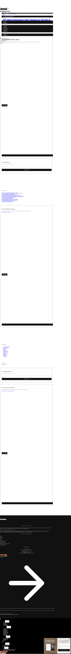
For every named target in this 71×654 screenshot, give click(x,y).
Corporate (4, 26)
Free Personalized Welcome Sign (8, 650)
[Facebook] (0, 519)
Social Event (5, 25)
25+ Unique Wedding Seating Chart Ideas (7, 198)
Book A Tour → (4, 651)
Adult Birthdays (5, 28)
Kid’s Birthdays (5, 29)
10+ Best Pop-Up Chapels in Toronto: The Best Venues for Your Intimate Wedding (12, 193)
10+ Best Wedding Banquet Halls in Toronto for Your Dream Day (10, 199)
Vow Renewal (5, 22)
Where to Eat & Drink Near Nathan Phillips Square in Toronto (9, 200)
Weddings (4, 35)
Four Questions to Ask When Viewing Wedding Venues (8, 197)
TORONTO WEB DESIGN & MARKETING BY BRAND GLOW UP (7, 614)
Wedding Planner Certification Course (5, 543)
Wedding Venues (5, 353)
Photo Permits (5, 23)
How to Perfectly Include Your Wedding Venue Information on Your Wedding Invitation (12, 196)
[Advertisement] (25, 180)
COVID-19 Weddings (6, 347)
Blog (0, 538)
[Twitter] (1, 519)
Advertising (1, 537)
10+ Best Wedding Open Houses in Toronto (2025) (8, 201)
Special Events (4, 627)
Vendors (4, 349)
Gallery (3, 646)
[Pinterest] (4, 519)
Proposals (4, 30)
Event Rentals (5, 356)
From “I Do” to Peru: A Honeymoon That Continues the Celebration (10, 192)
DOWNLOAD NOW (27, 169)
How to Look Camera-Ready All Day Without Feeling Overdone (9, 194)
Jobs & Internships (2, 542)
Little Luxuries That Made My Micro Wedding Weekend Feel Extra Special (11, 195)
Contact (3, 36)
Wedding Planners (5, 352)
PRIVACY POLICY (17, 614)
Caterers (4, 350)
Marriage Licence (5, 351)
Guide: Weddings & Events (6, 346)
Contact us (25, 528)
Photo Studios (5, 354)
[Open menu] (1, 42)
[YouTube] (5, 519)
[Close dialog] (69, 639)
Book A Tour (3, 39)
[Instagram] (3, 519)
